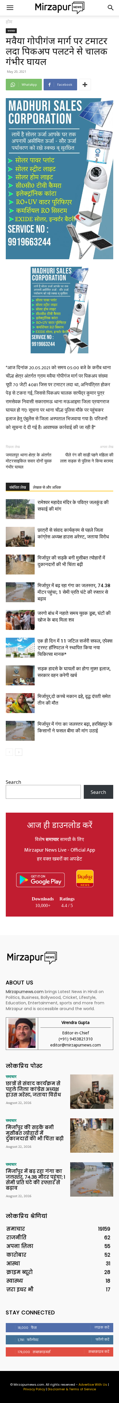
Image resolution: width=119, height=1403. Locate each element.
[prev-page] (9, 752)
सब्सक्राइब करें (98, 1351)
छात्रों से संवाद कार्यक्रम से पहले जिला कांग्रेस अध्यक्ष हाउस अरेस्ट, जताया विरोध (33, 1089)
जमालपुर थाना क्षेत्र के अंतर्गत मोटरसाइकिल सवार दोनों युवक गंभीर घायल (29, 461)
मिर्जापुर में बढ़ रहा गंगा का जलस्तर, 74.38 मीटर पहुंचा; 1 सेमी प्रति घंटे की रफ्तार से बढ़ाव (74, 592)
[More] (85, 84)
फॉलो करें (102, 1339)
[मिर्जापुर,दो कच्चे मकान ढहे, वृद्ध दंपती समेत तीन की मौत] (20, 703)
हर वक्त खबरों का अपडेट (59, 859)
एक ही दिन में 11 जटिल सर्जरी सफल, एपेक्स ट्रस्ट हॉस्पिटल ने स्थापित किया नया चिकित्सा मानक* (75, 647)
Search (13, 782)
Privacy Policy (34, 1389)
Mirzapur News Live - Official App (59, 850)
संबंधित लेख (17, 487)
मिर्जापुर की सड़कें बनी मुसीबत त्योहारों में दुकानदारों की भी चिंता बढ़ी (35, 1133)
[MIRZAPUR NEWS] (59, 958)
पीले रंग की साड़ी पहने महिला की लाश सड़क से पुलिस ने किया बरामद (86, 458)
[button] (10, 8)
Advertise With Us (93, 1384)
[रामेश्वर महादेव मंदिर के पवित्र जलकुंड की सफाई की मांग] (20, 509)
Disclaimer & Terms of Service (72, 1389)
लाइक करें (101, 1327)
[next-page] (18, 752)
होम (9, 21)
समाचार (11, 31)
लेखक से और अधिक (47, 487)
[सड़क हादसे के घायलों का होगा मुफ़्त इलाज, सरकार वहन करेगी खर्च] (20, 675)
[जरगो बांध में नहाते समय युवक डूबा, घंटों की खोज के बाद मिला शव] (20, 620)
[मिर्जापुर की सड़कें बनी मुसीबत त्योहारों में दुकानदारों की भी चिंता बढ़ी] (20, 564)
